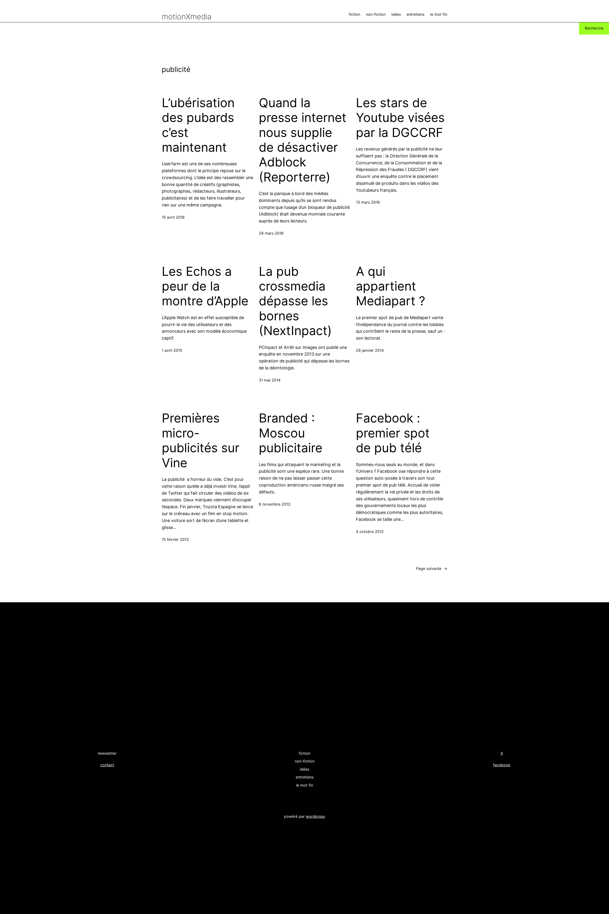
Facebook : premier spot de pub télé (393, 433)
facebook (501, 765)
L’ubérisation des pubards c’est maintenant (198, 125)
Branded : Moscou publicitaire (290, 433)
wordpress (315, 816)
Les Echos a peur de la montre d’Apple (205, 286)
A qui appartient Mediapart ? (390, 286)
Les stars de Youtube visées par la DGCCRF (400, 117)
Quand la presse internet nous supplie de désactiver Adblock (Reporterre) (302, 140)
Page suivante (431, 568)
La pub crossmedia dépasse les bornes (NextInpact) (295, 301)
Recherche (594, 28)
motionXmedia (187, 16)
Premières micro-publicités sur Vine (200, 440)
